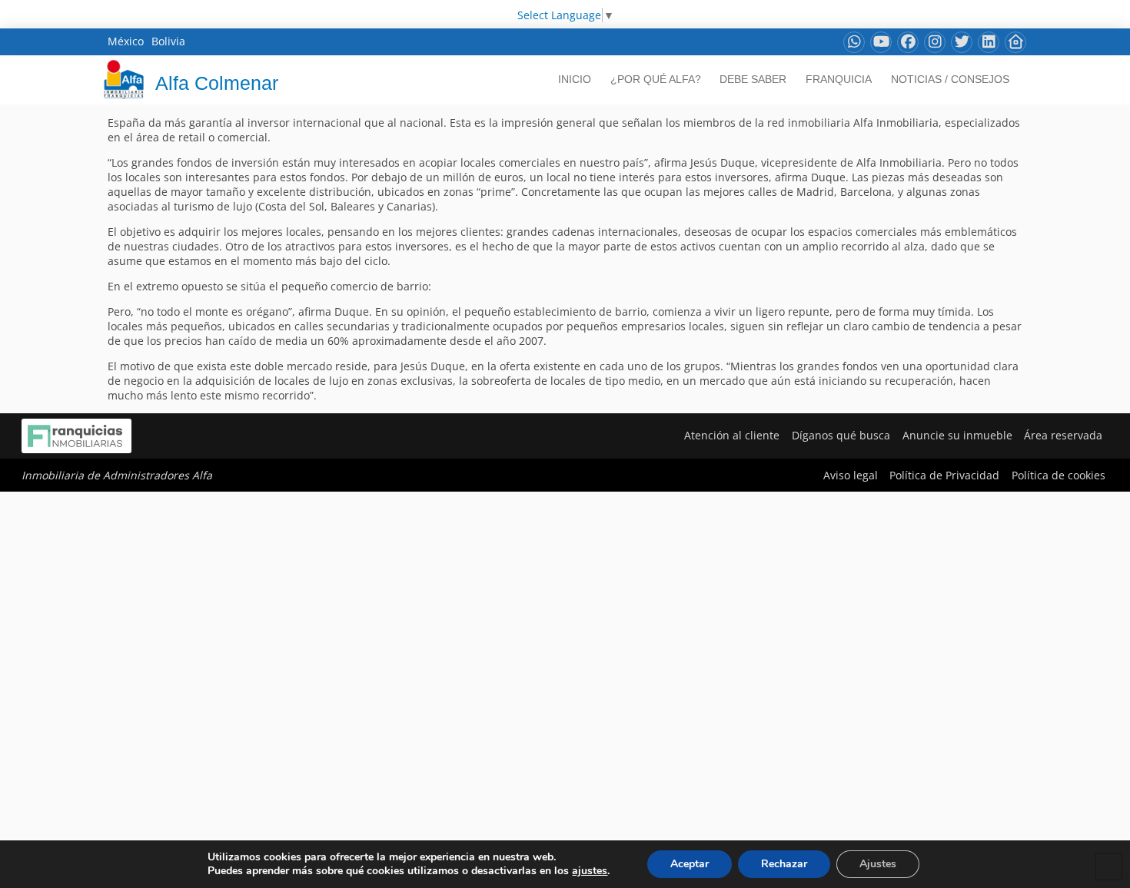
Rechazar (784, 864)
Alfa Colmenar (216, 83)
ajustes (589, 871)
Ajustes (877, 864)
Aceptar (689, 864)
